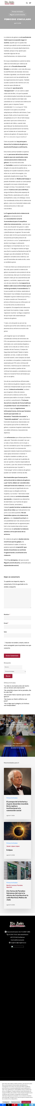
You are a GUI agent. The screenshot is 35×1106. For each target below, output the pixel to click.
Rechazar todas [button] (16, 1102)
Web (5, 632)
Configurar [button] (6, 1102)
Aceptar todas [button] (26, 1102)
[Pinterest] (15, 1105)
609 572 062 (14, 937)
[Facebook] (3, 1105)
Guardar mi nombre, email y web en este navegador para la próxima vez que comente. (17, 645)
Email (6, 623)
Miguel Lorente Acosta (17, 14)
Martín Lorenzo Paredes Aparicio (14, 886)
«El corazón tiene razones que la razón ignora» (17, 695)
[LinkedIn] (20, 1105)
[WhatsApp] (26, 1105)
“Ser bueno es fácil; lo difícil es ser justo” (15, 700)
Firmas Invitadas (17, 11)
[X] (9, 1105)
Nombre (7, 614)
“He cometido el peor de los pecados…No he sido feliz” (17, 691)
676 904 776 (12, 934)
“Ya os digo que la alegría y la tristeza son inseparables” (16, 704)
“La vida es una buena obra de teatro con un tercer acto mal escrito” (16, 687)
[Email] (32, 1105)
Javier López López (13, 846)
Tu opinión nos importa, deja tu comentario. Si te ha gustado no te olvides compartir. (16, 584)
